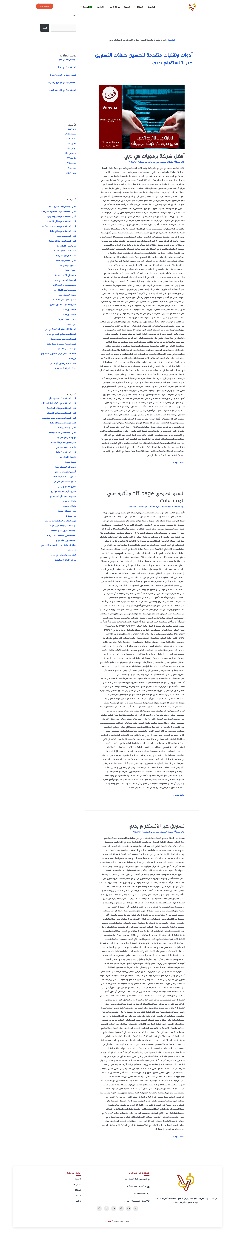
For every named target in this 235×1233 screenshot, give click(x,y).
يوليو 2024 (71, 158)
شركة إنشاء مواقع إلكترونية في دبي (60, 329)
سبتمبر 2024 (70, 148)
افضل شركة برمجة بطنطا (66, 260)
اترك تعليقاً (180, 161)
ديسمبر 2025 (70, 133)
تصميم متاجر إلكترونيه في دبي (63, 299)
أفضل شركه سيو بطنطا (66, 235)
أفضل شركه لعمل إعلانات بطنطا (62, 240)
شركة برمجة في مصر (67, 59)
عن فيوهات (76, 1184)
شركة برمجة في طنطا (67, 67)
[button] (44, 6)
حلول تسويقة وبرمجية (67, 319)
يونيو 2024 (71, 163)
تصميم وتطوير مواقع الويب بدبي (63, 304)
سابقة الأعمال (114, 6)
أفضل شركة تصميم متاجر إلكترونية (61, 216)
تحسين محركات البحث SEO (161, 506)
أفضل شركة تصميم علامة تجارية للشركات (58, 211)
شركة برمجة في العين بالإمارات (63, 74)
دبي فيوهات (154, 161)
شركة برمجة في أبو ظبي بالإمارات (62, 82)
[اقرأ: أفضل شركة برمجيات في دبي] (142, 117)
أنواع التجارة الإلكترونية (66, 245)
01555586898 (140, 1193)
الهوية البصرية (70, 270)
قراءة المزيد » (179, 462)
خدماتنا (78, 1189)
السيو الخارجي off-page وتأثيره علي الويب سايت (146, 496)
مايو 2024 (72, 167)
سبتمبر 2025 (70, 138)
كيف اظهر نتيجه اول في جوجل (63, 363)
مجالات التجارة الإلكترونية (65, 368)
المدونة (127, 6)
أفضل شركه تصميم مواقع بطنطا (63, 231)
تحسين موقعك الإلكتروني (65, 289)
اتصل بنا (100, 6)
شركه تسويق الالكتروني (66, 348)
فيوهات (108, 1221)
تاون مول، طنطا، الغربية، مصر (136, 1178)
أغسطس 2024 (69, 153)
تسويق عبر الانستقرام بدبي (156, 825)
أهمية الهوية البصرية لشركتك (63, 250)
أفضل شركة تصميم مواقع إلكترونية (61, 221)
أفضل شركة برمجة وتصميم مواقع (62, 206)
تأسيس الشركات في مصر (65, 280)
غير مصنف (143, 161)
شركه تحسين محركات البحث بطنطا (61, 343)
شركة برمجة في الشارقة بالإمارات (62, 89)
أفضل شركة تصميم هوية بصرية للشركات (59, 226)
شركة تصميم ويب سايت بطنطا (63, 338)
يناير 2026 (72, 128)
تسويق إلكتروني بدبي (164, 831)
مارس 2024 (71, 172)
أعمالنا (78, 1195)
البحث (74, 15)
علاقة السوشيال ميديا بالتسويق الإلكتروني (58, 353)
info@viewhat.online (136, 1186)
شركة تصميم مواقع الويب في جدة (61, 333)
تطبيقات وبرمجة (166, 161)
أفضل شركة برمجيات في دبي (154, 155)
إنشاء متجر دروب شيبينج (66, 255)
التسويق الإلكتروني (68, 265)
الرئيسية (151, 6)
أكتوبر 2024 (70, 143)
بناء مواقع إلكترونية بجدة (65, 275)
